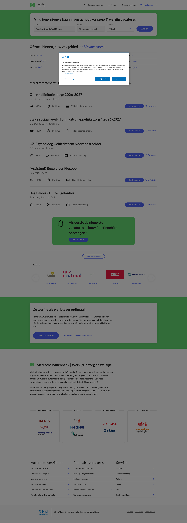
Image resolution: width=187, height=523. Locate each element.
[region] (94, 68)
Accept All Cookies (118, 79)
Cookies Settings (69, 79)
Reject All (103, 79)
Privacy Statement (68, 73)
